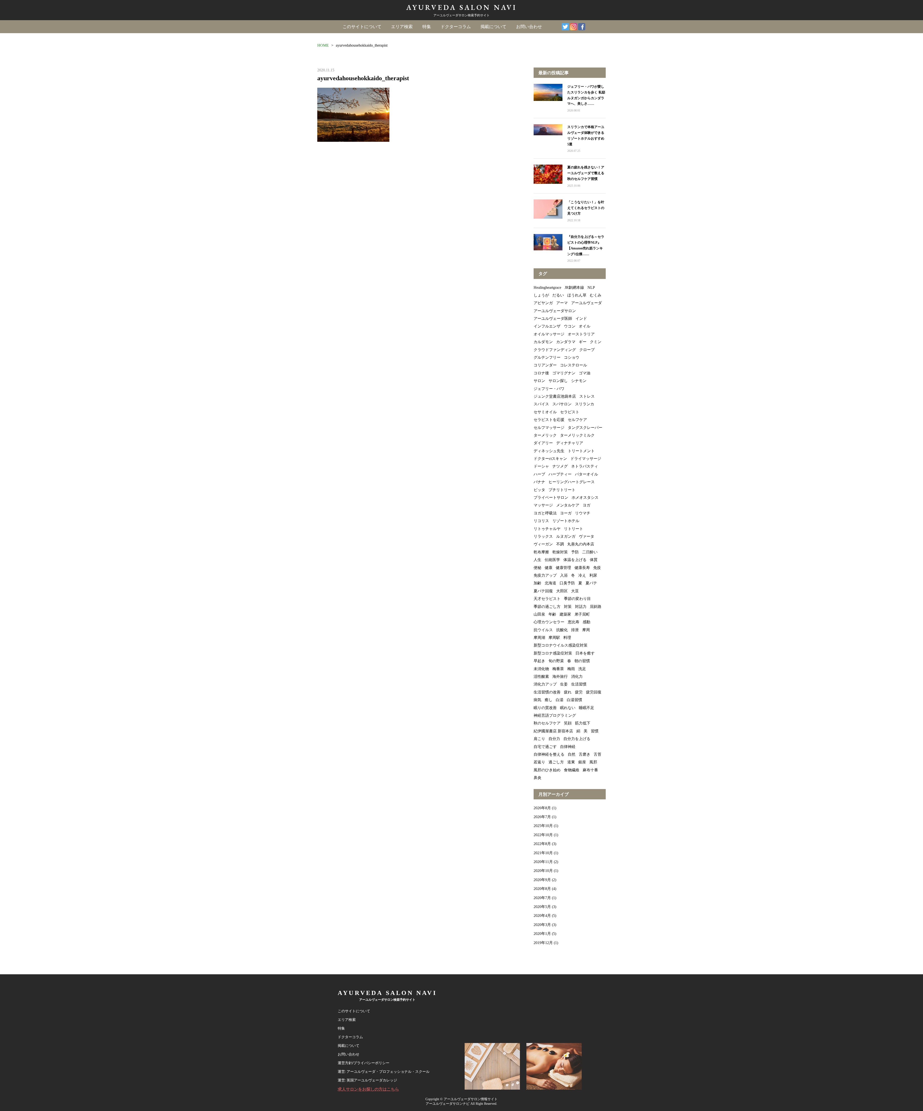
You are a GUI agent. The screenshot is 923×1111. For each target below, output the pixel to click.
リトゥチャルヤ (547, 529)
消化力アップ (545, 684)
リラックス (543, 536)
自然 (571, 754)
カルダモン (543, 342)
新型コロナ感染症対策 (553, 653)
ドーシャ (541, 466)
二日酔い (590, 552)
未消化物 (541, 669)
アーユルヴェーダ (586, 303)
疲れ (568, 692)
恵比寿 (573, 622)
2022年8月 (542, 844)
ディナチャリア (569, 443)
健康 (548, 568)
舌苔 (597, 754)
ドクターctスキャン (550, 459)
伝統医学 (552, 560)
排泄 (575, 630)
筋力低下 (582, 723)
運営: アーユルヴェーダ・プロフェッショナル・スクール (384, 1071)
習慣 (595, 731)
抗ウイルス (543, 630)
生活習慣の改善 (547, 692)
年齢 (552, 614)
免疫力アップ (545, 575)
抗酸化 (562, 630)
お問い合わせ (529, 26)
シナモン (578, 381)
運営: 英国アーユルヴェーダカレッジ (367, 1080)
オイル (584, 326)
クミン (595, 342)
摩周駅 (554, 638)
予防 (575, 552)
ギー (582, 342)
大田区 (562, 591)
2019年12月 (543, 943)
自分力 (554, 739)
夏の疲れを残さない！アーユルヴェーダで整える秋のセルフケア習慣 (585, 173)
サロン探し (558, 381)
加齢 (537, 583)
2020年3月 (542, 925)
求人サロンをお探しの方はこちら (368, 1089)
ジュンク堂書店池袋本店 (555, 396)
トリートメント (581, 451)
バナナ (539, 482)
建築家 (565, 614)
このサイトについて (362, 26)
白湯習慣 (574, 700)
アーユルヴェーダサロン (555, 311)
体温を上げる (574, 560)
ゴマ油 (584, 373)
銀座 (582, 762)
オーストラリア (581, 334)
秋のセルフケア (547, 723)
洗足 (582, 669)
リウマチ (582, 513)
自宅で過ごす (545, 747)
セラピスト (569, 412)
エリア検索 (402, 26)
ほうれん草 (576, 295)
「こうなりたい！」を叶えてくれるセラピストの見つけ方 (585, 208)
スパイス (541, 404)
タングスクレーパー (585, 428)
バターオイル (586, 474)
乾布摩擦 (541, 552)
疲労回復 (593, 692)
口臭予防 (567, 583)
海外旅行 (560, 676)
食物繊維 (571, 770)
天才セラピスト (547, 599)
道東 (571, 762)
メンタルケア (567, 505)
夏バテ (591, 583)
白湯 (559, 700)
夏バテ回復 (543, 591)
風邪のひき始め (547, 770)
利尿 (593, 575)
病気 (537, 700)
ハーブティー (560, 474)
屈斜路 (595, 607)
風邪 (593, 762)
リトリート (573, 529)
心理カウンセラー (549, 622)
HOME (323, 45)
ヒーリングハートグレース (572, 482)
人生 (537, 560)
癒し (548, 700)
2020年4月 (542, 915)
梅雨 (571, 669)
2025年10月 (543, 826)
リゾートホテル (565, 521)
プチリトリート (562, 490)
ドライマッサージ (585, 459)
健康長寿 (582, 568)
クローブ (587, 350)
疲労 (579, 692)
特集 (426, 26)
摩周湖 (539, 638)
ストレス (587, 396)
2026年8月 (542, 808)
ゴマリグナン (563, 373)
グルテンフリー (547, 357)
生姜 (564, 684)
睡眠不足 (586, 708)
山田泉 (539, 614)
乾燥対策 (560, 552)
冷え (582, 575)
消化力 (577, 676)
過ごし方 (556, 762)
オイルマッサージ (549, 334)
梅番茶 (558, 669)
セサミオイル (545, 412)
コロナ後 (541, 373)
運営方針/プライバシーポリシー (363, 1063)
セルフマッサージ (549, 428)
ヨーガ (566, 513)
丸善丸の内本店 (580, 544)
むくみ (595, 295)
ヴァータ (586, 536)
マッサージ (543, 505)
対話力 (580, 607)
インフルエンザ (547, 326)
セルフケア (577, 420)
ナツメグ (560, 466)
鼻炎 (537, 778)
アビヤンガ (543, 303)
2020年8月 (542, 889)
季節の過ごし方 (547, 607)
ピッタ (539, 490)
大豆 (575, 591)
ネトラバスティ (584, 466)
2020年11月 (543, 862)
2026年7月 (542, 817)
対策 (568, 607)
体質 (594, 560)
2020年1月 (542, 934)
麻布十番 (590, 770)
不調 (560, 544)
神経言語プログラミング (555, 715)
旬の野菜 (556, 661)
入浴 (564, 575)
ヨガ (586, 505)
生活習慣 (578, 684)
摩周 (586, 630)
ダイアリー (543, 443)
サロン (539, 381)
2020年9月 (542, 880)
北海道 (550, 583)
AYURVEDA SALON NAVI (461, 7)
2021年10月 (543, 853)
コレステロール (573, 365)
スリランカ (584, 404)
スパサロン (562, 404)
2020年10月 (543, 871)
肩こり (539, 739)
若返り (539, 762)
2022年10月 (543, 835)
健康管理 (563, 568)
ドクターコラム (456, 26)
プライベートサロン (551, 497)
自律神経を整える (549, 754)
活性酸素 (541, 676)
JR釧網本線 (574, 287)
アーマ (562, 303)
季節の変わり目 (577, 599)
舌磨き (584, 754)
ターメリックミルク (577, 435)
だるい (558, 295)
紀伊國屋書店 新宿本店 (553, 731)
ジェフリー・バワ (549, 389)
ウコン (569, 326)
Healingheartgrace (547, 287)
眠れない (567, 708)
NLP (591, 287)
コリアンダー (545, 365)
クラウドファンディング (555, 350)
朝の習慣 (582, 661)
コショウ (571, 357)
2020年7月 (542, 898)
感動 (586, 622)
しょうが (541, 295)
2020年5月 (542, 907)
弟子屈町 (582, 614)
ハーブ (539, 474)
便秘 (537, 568)
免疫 (597, 568)
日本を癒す (585, 653)
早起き (539, 661)
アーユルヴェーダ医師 (553, 318)
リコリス (541, 521)
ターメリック (545, 435)
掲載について (493, 26)
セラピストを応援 (549, 420)
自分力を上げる (576, 739)
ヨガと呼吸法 (545, 513)
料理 (567, 638)
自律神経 (567, 747)
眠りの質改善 (545, 708)
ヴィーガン (543, 544)
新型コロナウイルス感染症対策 (560, 645)
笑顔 (568, 723)
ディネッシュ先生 (549, 451)
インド (581, 318)
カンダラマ (565, 342)
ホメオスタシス (585, 497)
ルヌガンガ (565, 536)
